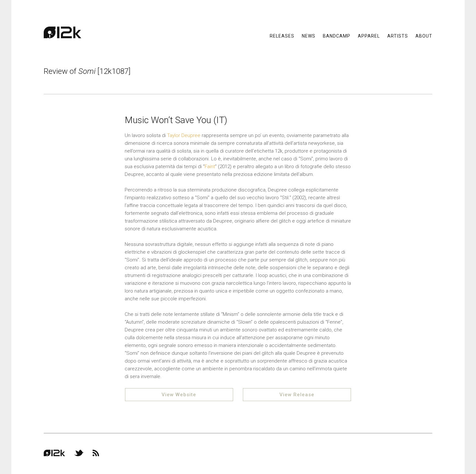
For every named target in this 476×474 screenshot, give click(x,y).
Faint (210, 166)
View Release (296, 395)
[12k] (62, 32)
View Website (179, 395)
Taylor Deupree (183, 135)
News (308, 35)
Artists (397, 35)
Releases (282, 35)
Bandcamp (336, 35)
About (423, 35)
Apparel (369, 35)
